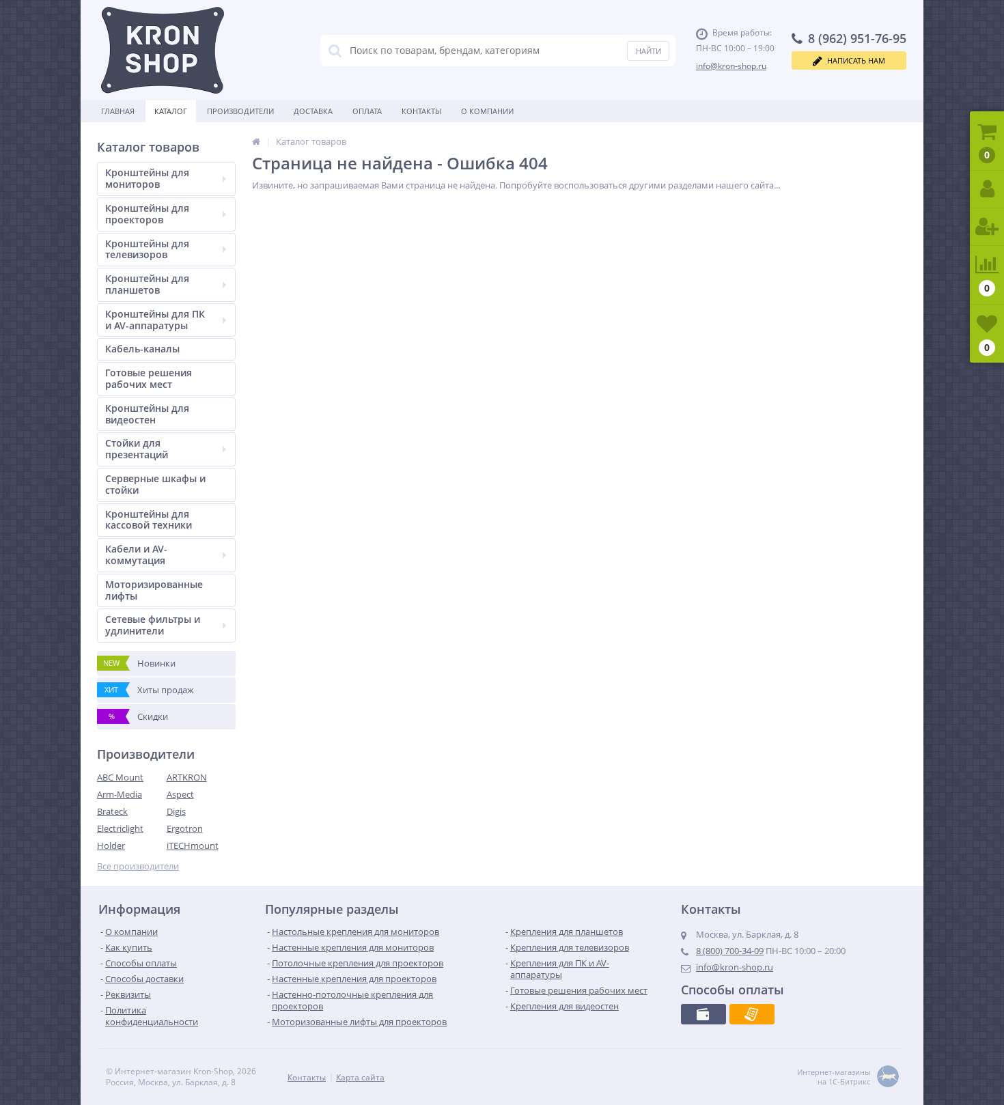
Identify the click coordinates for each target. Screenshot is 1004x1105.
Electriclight (120, 828)
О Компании (487, 111)
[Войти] (987, 189)
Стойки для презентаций (136, 448)
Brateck (112, 811)
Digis (176, 811)
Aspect (180, 794)
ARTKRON (187, 777)
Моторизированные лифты (154, 590)
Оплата (367, 111)
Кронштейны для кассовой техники (148, 519)
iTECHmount (193, 845)
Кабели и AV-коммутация (136, 554)
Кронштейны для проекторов (147, 213)
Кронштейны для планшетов (147, 284)
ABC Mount (120, 777)
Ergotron (185, 828)
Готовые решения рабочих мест (148, 378)
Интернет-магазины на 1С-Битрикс (833, 1077)
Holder (111, 845)
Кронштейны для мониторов (147, 178)
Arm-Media (119, 794)
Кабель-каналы (142, 348)
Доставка (313, 111)
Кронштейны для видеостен (147, 414)
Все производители (138, 866)
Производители (240, 111)
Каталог (170, 111)
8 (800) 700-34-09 (730, 951)
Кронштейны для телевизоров (147, 249)
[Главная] (256, 141)
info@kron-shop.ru (731, 66)
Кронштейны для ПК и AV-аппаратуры (155, 319)
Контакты (421, 111)
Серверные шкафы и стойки (155, 484)
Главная (118, 111)
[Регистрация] (987, 227)
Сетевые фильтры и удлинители (152, 625)
